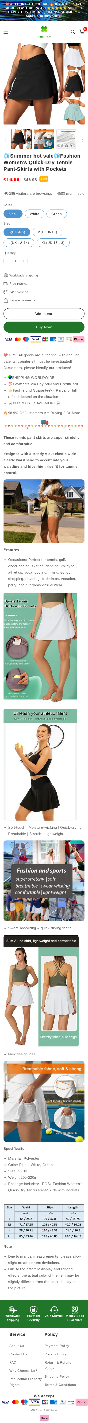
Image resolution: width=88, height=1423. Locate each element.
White (34, 214)
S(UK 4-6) (16, 232)
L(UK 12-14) (18, 243)
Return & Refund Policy (58, 1365)
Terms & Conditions (60, 1385)
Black (13, 214)
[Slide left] (5, 140)
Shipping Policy (57, 1376)
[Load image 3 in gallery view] (66, 139)
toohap (54, 1410)
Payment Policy (57, 1346)
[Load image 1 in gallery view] (21, 139)
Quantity (10, 253)
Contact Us (18, 1354)
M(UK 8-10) (47, 232)
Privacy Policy (56, 1354)
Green (56, 214)
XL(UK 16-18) (53, 243)
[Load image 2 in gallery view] (44, 139)
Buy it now (44, 327)
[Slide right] (83, 140)
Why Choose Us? (23, 1370)
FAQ (12, 1362)
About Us (16, 1346)
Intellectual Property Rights (25, 1382)
